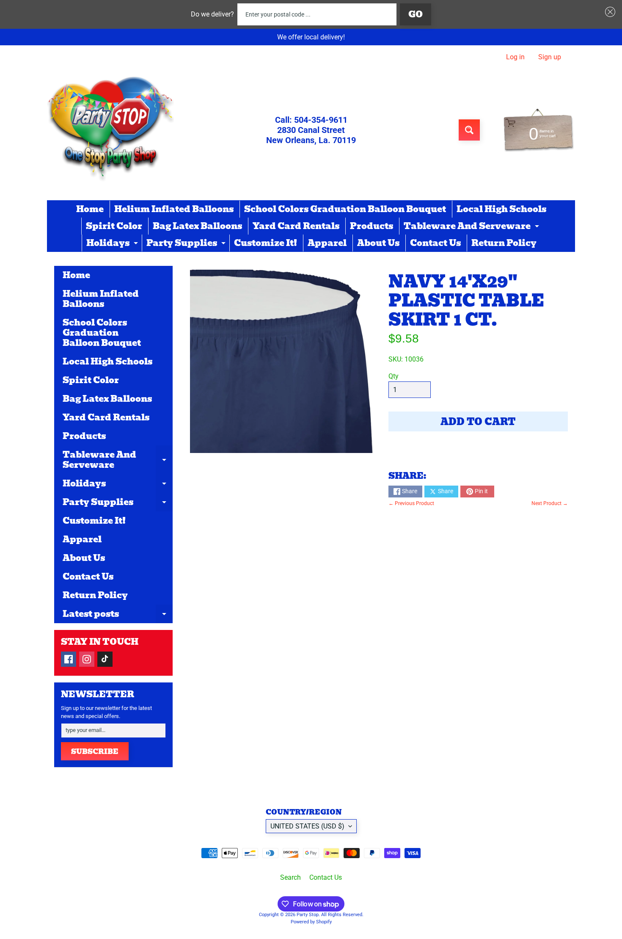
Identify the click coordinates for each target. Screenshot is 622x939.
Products (371, 226)
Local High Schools (501, 209)
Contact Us (435, 243)
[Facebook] (68, 659)
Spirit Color (114, 226)
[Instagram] (86, 659)
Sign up (549, 57)
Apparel (327, 243)
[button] (608, 11)
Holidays (113, 243)
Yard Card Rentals (296, 226)
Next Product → (549, 503)
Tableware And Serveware (472, 227)
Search (290, 877)
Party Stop (308, 914)
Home (90, 209)
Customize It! (265, 243)
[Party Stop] (110, 129)
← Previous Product (411, 503)
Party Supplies (187, 243)
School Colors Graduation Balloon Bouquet (345, 209)
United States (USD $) (307, 826)
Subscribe (94, 751)
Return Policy (504, 243)
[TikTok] (105, 659)
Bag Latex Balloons (197, 226)
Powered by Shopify (311, 922)
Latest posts (118, 615)
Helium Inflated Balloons (174, 209)
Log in (515, 57)
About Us (378, 243)
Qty (393, 376)
